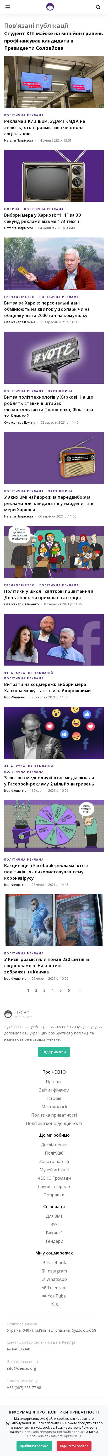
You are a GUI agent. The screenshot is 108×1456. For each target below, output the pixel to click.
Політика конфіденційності (54, 1123)
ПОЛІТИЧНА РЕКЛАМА (24, 115)
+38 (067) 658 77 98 (24, 1387)
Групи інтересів (54, 1186)
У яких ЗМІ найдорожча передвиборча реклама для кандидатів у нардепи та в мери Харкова (49, 503)
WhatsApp (56, 1279)
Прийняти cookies (34, 1446)
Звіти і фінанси (54, 1090)
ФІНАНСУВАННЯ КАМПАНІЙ (28, 673)
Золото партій (54, 1161)
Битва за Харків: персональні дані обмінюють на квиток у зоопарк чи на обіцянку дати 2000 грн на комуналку (47, 309)
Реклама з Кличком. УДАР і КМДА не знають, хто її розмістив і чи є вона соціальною (44, 127)
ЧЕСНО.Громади (54, 1178)
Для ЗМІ (54, 1216)
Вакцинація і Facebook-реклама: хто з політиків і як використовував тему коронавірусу (46, 872)
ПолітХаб (54, 1153)
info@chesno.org (21, 1368)
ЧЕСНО (22, 1012)
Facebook (56, 1262)
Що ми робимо (54, 1135)
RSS (54, 1224)
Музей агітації (54, 1170)
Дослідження (54, 1145)
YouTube (56, 1296)
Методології (54, 1107)
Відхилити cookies (74, 1446)
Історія (54, 1098)
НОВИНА (12, 209)
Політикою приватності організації (54, 1436)
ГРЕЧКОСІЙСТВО (19, 297)
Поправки (54, 1195)
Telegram (56, 1287)
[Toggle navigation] (8, 6)
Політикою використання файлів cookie (53, 1432)
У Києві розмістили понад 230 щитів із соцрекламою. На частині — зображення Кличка (46, 966)
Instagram (56, 1271)
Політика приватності (54, 1115)
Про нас (54, 1082)
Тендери (54, 1241)
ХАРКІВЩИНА (60, 391)
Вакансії (54, 1233)
